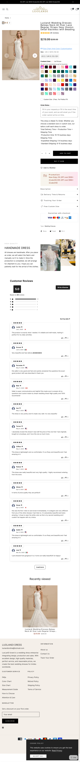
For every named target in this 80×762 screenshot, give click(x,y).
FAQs (4, 677)
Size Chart (6, 685)
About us (44, 650)
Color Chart (6, 681)
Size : (50, 52)
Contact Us (45, 654)
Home (7, 18)
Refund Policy (33, 681)
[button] (50, 33)
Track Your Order (47, 658)
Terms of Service (34, 689)
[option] (20, 55)
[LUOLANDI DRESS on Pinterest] (3, 727)
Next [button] (35, 55)
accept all (38, 756)
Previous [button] (6, 55)
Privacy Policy (33, 677)
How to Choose (8, 693)
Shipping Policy (34, 685)
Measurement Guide (10, 689)
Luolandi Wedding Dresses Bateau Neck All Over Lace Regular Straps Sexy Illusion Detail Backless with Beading (40, 630)
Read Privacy (57, 750)
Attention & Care (8, 697)
